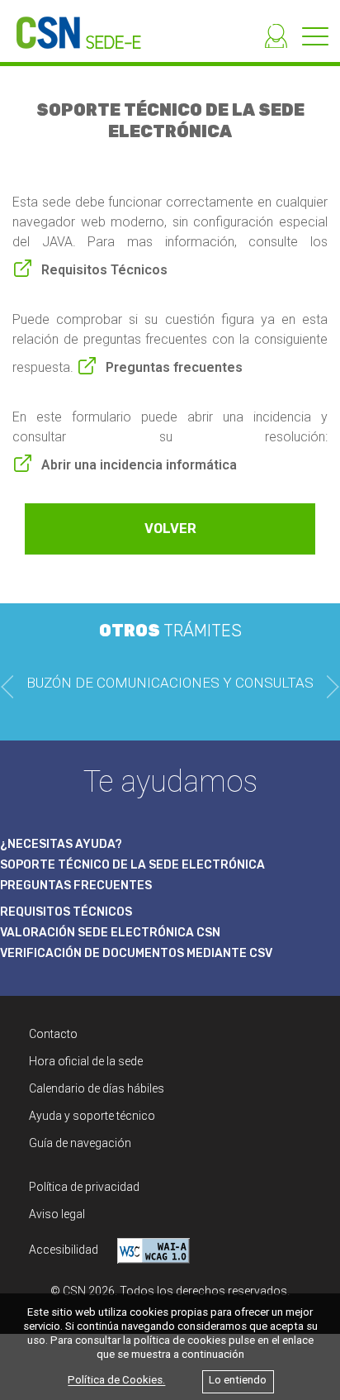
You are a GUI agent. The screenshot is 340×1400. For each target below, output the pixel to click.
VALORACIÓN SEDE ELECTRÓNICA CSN (110, 933)
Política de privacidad (84, 1186)
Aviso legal (57, 1214)
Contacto (53, 1033)
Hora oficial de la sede (86, 1061)
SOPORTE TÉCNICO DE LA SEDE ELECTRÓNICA (132, 865)
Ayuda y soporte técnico (92, 1115)
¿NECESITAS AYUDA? (61, 844)
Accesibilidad (65, 1249)
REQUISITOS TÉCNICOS (66, 912)
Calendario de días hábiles (96, 1088)
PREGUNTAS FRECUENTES (76, 886)
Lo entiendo (238, 1380)
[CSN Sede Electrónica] (70, 24)
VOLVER (170, 528)
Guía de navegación (80, 1143)
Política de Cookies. (116, 1380)
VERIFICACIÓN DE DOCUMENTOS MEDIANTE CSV (136, 953)
